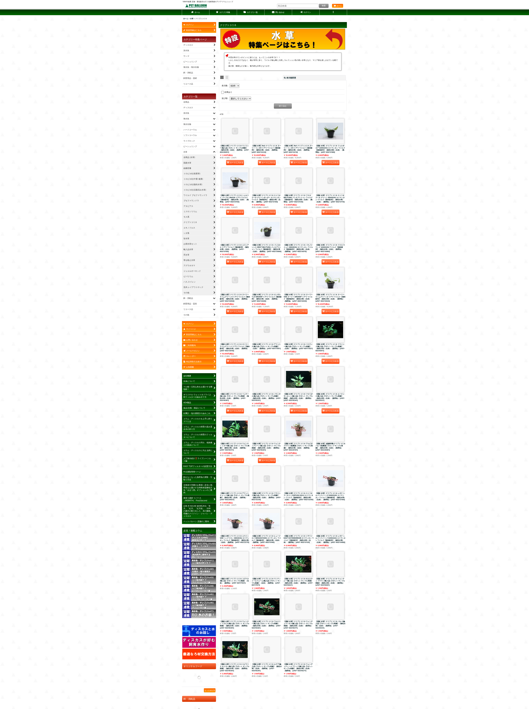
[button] (223, 12)
